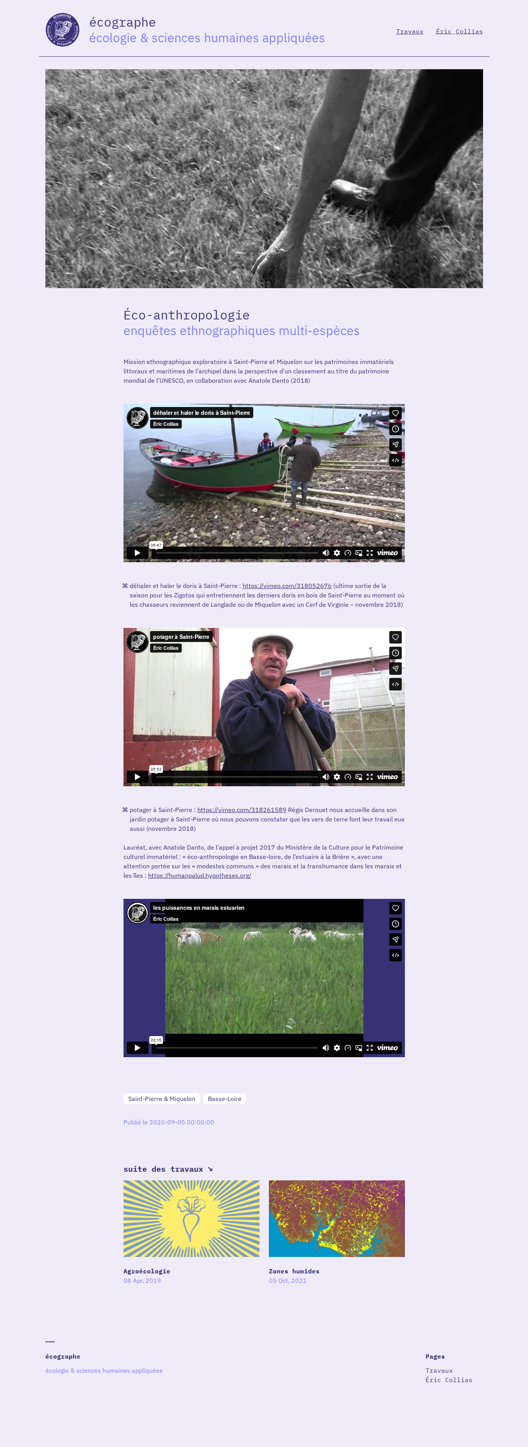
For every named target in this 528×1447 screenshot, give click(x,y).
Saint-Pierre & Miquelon (161, 1099)
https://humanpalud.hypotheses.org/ (199, 875)
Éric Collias (459, 31)
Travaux (410, 31)
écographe (63, 1356)
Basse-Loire (225, 1099)
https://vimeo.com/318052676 (287, 586)
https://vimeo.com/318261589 (241, 810)
